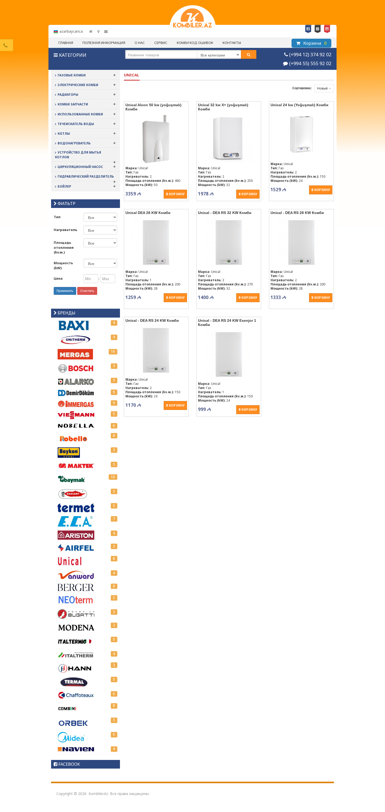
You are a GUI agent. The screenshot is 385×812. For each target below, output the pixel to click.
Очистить (87, 291)
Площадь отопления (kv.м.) (64, 247)
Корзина (314, 43)
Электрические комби (78, 85)
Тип (57, 217)
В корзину (175, 194)
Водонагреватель (74, 143)
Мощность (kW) (63, 265)
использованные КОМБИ (80, 114)
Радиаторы (68, 94)
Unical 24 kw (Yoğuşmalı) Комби (299, 105)
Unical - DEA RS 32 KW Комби (224, 213)
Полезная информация (103, 42)
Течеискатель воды (76, 124)
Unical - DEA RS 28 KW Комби (297, 213)
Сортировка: (302, 88)
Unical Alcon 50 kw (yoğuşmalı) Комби (153, 107)
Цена (58, 278)
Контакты (232, 42)
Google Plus (318, 29)
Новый (322, 88)
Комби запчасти (73, 104)
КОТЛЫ (64, 133)
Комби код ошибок (195, 42)
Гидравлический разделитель (86, 176)
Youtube (327, 29)
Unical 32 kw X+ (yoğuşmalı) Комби (223, 107)
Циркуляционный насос (80, 167)
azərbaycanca (71, 31)
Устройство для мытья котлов (78, 154)
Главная (65, 42)
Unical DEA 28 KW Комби (147, 213)
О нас (140, 42)
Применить (65, 291)
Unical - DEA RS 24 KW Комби (152, 320)
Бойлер (64, 186)
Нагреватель (65, 229)
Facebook (308, 29)
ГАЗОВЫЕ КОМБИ (72, 75)
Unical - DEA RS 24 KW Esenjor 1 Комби (227, 322)
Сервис (160, 42)
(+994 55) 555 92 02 (310, 63)
